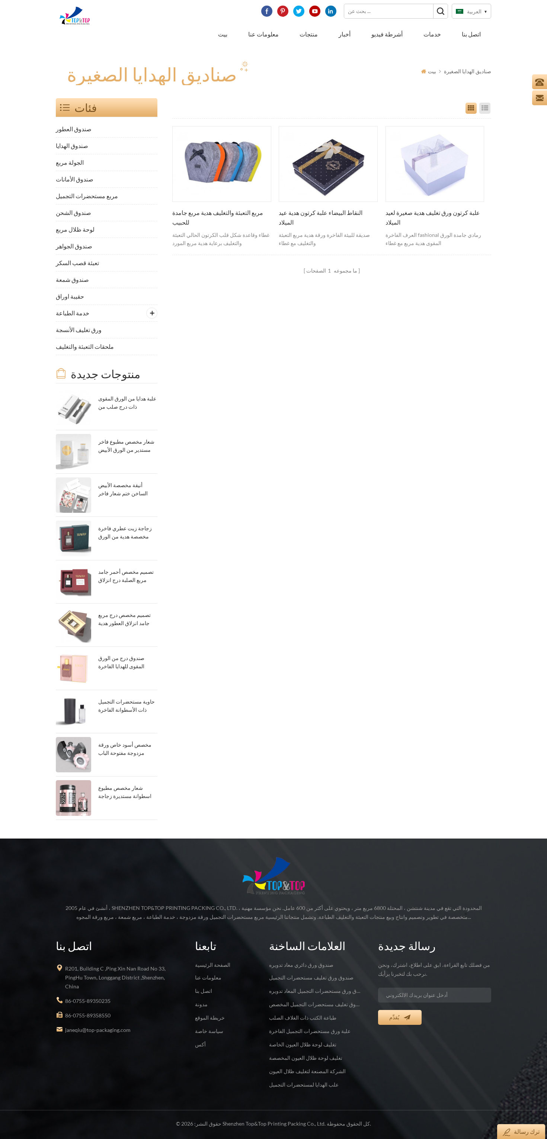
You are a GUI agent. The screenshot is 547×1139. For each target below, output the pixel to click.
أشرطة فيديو (387, 34)
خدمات (432, 34)
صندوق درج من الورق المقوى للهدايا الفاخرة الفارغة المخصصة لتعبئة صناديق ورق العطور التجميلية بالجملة (123, 662)
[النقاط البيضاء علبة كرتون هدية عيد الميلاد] (328, 164)
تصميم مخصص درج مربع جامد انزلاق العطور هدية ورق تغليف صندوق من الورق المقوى (124, 619)
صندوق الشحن (73, 212)
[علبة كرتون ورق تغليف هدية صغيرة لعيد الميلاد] (435, 164)
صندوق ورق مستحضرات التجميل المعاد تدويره (315, 991)
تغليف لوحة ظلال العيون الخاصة (302, 1044)
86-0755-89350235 (88, 1001)
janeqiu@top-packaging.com (98, 1030)
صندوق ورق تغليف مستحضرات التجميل (311, 977)
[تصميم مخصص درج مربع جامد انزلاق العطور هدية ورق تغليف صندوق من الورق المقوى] (73, 625)
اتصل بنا (471, 34)
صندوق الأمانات (74, 179)
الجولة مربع (70, 162)
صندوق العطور (74, 128)
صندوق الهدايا (72, 145)
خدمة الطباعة (72, 312)
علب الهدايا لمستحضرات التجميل (304, 1084)
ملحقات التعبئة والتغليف (85, 346)
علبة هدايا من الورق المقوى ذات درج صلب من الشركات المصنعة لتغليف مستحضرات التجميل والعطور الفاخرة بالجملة (127, 403)
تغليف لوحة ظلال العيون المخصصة (305, 1058)
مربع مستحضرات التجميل (87, 195)
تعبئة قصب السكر (77, 262)
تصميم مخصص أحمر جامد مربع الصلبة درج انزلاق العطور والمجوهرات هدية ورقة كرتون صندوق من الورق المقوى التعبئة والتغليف (126, 576)
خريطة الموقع (210, 1017)
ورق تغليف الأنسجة (79, 329)
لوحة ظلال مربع (75, 229)
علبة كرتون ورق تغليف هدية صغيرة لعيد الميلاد (433, 217)
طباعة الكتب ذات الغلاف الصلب (302, 1017)
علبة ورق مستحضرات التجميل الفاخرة (310, 1031)
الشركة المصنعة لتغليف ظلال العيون (307, 1071)
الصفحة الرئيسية (212, 965)
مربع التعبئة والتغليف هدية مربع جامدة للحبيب (217, 217)
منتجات (309, 34)
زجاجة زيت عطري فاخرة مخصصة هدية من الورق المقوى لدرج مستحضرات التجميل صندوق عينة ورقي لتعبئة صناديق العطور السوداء (126, 533)
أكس (200, 1044)
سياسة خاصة (209, 1031)
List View (484, 108)
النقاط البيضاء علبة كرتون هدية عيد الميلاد (320, 217)
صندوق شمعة (72, 279)
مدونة (201, 1004)
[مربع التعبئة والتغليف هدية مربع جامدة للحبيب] (221, 164)
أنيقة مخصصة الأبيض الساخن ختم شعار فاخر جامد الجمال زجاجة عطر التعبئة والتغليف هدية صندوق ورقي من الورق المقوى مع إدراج (124, 490)
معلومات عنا (263, 34)
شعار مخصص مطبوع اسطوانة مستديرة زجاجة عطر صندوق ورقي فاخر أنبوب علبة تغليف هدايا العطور (124, 792)
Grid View (471, 108)
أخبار (345, 34)
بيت (222, 34)
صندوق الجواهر (74, 246)
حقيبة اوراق (70, 296)
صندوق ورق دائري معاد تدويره (301, 965)
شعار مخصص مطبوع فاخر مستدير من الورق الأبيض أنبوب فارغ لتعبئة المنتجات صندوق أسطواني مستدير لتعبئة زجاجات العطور (126, 446)
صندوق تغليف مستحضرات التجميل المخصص (315, 1004)
